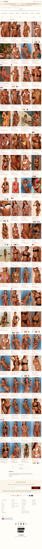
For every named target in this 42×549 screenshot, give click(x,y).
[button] (34, 1)
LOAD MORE (21, 468)
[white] (15, 86)
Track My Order (34, 503)
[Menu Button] (1, 1)
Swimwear (14, 7)
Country (3, 516)
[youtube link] (21, 524)
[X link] (26, 524)
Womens (5, 7)
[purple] (5, 199)
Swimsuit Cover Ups (4, 13)
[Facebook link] (18, 524)
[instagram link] (15, 524)
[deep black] (35, 176)
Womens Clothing (9, 7)
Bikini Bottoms (12, 13)
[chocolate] (33, 132)
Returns (3, 503)
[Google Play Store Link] (21, 529)
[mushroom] (32, 42)
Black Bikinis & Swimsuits (24, 13)
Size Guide (3, 504)
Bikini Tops (17, 13)
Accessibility (23, 507)
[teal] (1, 419)
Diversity (13, 504)
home (1, 7)
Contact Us (13, 507)
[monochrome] (1, 64)
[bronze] (37, 42)
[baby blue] (18, 86)
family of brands (33, 490)
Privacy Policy (24, 503)
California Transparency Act (25, 511)
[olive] (1, 199)
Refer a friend (34, 504)
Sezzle (2, 511)
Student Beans (4, 512)
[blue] (2, 87)
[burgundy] (39, 42)
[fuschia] (37, 221)
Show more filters (12, 19)
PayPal (2, 508)
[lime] (11, 86)
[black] (36, 42)
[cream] (33, 42)
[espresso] (35, 42)
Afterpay (3, 507)
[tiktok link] (23, 524)
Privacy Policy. (29, 491)
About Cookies (24, 504)
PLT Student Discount (15, 503)
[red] (12, 86)
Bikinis (18, 7)
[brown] (35, 221)
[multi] (6, 199)
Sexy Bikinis (32, 13)
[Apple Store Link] (21, 531)
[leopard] (16, 244)
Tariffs (23, 508)
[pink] (2, 64)
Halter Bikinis (38, 13)
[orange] (1, 87)
